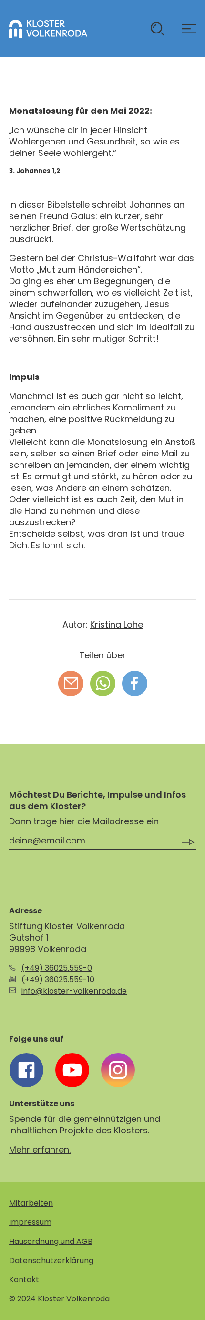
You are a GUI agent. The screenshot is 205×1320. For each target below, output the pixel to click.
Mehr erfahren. (40, 1149)
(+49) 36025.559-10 (57, 979)
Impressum (30, 1222)
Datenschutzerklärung (51, 1260)
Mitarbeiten (31, 1203)
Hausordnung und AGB (50, 1241)
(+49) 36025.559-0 (56, 968)
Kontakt (24, 1279)
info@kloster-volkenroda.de (74, 991)
